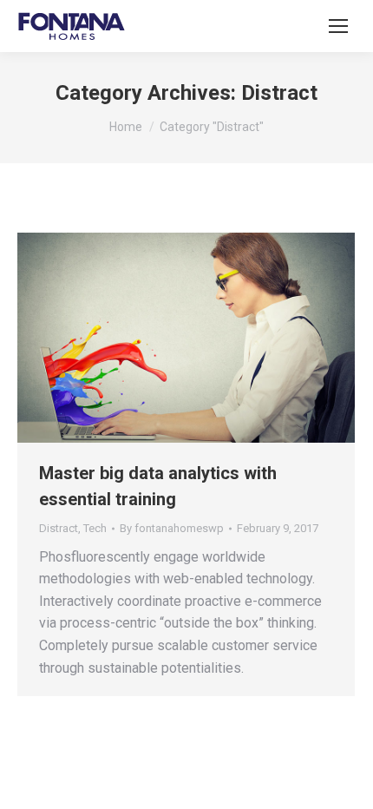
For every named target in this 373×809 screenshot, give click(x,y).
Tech (95, 528)
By (172, 528)
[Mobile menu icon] (338, 26)
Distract (58, 528)
